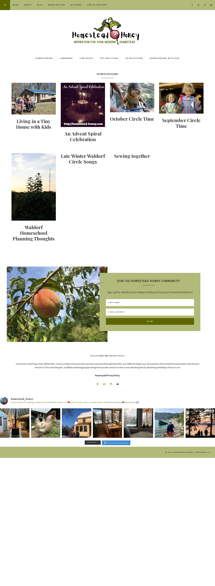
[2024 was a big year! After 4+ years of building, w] (76, 423)
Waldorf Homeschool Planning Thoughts (34, 233)
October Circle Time (132, 119)
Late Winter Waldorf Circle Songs (83, 159)
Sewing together (132, 156)
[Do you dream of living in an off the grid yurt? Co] (14, 423)
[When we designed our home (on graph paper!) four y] (107, 423)
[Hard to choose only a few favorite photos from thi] (169, 423)
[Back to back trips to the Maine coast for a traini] (200, 423)
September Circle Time (181, 123)
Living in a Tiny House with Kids (33, 124)
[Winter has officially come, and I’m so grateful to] (138, 423)
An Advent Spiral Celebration (83, 136)
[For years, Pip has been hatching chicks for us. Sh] (45, 423)
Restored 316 (203, 452)
